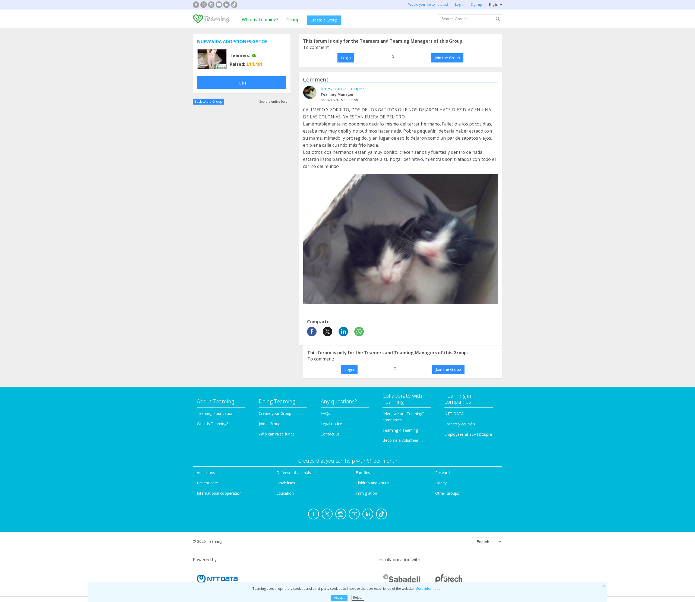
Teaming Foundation (215, 413)
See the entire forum (274, 101)
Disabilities (285, 482)
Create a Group (324, 20)
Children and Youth (372, 482)
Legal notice (331, 423)
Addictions (206, 472)
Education (285, 493)
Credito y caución (459, 424)
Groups (294, 20)
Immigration (366, 493)
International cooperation (219, 493)
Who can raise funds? (277, 434)
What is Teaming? (260, 20)
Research (443, 472)
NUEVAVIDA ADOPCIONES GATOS (232, 42)
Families (363, 472)
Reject (357, 597)
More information (429, 588)
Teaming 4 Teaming (400, 430)
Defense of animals (293, 472)
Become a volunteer (400, 440)
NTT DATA (454, 413)
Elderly (441, 482)
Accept (339, 597)
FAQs (325, 413)
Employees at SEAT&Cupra (468, 434)
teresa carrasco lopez (342, 89)
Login (346, 57)
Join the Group (447, 57)
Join (241, 82)
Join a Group (269, 423)
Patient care (207, 482)
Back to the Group (208, 101)
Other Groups (447, 493)
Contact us (330, 434)
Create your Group (275, 413)
